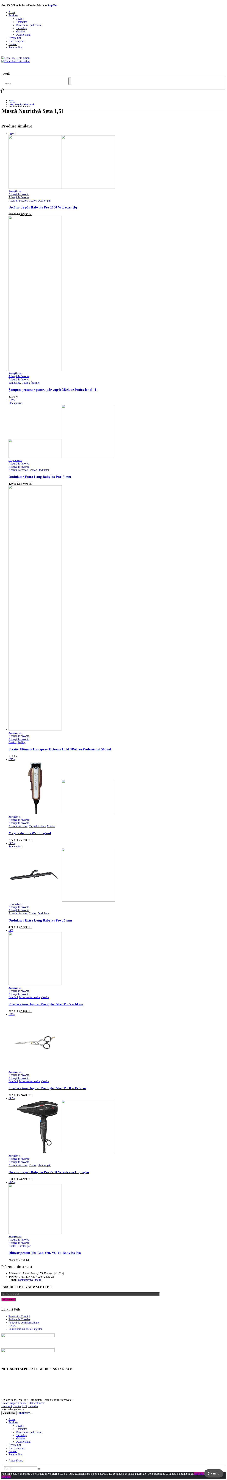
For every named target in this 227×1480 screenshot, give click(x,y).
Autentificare (16, 1460)
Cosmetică (21, 21)
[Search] (69, 81)
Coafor (19, 18)
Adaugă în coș (15, 191)
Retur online (15, 47)
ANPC (12, 1325)
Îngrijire (35, 382)
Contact (13, 44)
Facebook (6, 1406)
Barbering (21, 28)
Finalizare (23, 1412)
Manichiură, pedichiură (28, 25)
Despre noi (15, 37)
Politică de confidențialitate (24, 1322)
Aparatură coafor (18, 200)
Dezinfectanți (23, 34)
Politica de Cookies (19, 1319)
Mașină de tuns (37, 826)
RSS (24, 1406)
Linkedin (33, 1406)
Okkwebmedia (37, 1403)
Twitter (17, 1406)
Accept (198, 1473)
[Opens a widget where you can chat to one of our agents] (213, 1473)
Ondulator (43, 469)
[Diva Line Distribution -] (15, 59)
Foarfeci (13, 997)
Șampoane (14, 382)
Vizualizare (9, 1413)
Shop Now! (53, 5)
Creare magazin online (14, 1403)
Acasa (12, 12)
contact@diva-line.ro (29, 1279)
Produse (13, 15)
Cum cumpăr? (16, 41)
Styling (22, 742)
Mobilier (20, 31)
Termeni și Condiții (19, 1316)
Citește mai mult (15, 460)
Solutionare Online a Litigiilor (25, 1328)
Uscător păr (44, 200)
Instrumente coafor (29, 997)
